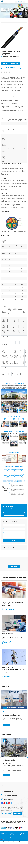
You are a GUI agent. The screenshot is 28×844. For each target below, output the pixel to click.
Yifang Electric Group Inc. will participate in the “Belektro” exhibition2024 (13, 714)
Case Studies (7, 676)
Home (2, 833)
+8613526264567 (8, 799)
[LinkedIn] (6, 72)
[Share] (9, 72)
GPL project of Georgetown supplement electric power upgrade (13, 759)
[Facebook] (1, 72)
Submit (14, 540)
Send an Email (17, 813)
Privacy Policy (22, 834)
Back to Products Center (10, 547)
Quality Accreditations (13, 834)
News (7, 833)
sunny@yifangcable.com (10, 795)
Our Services (7, 642)
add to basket (11, 67)
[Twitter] (4, 72)
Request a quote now (14, 513)
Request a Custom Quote (10, 63)
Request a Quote (6, 813)
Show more (14, 566)
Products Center (8, 609)
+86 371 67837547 (8, 791)
